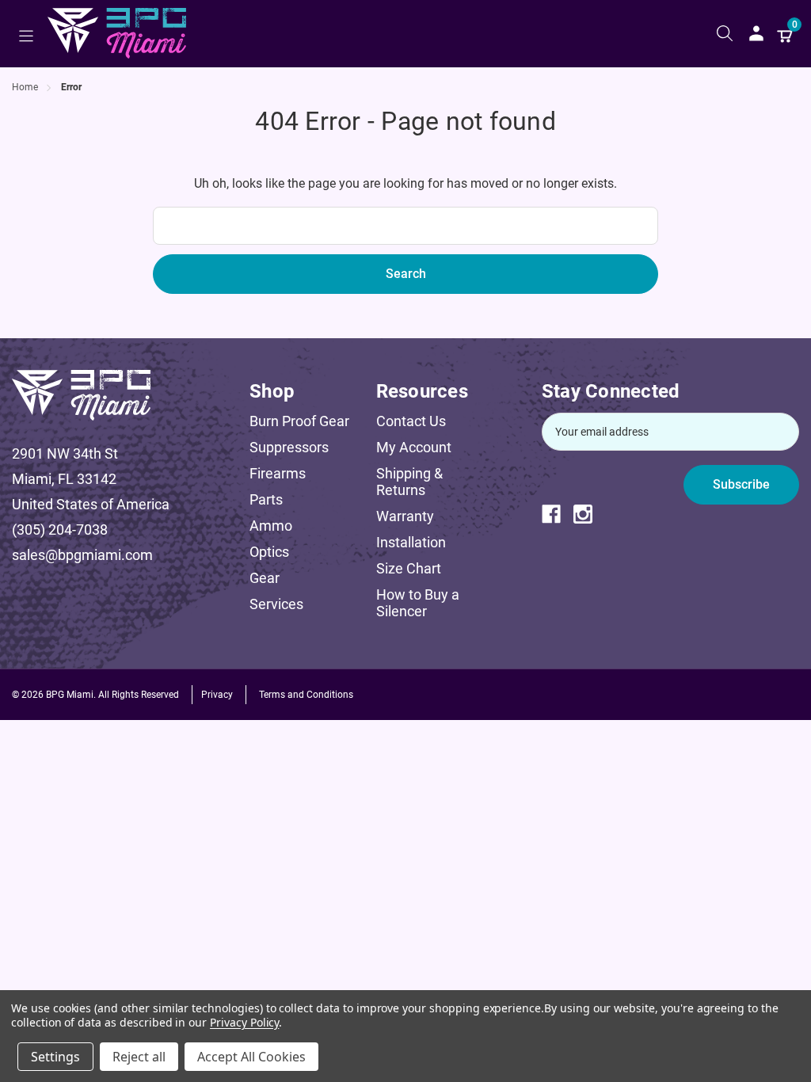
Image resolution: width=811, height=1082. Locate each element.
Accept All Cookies (251, 1056)
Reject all (139, 1056)
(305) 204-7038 (60, 529)
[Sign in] (756, 33)
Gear (264, 578)
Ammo (270, 525)
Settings (55, 1056)
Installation (411, 542)
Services (276, 604)
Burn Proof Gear (299, 421)
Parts (266, 499)
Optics (269, 551)
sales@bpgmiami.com (82, 555)
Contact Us (411, 421)
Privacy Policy (244, 1022)
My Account (413, 447)
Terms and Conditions (306, 694)
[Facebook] (557, 514)
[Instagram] (589, 514)
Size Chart (408, 568)
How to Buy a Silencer (417, 602)
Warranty (405, 516)
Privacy (217, 694)
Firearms (277, 473)
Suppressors (289, 447)
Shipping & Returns (409, 481)
